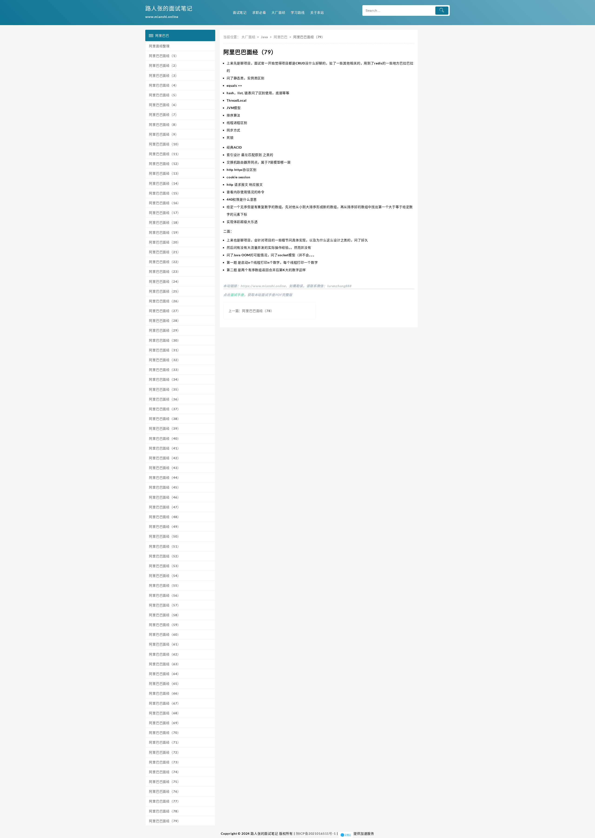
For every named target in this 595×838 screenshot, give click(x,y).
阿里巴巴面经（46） (165, 497)
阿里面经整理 (159, 46)
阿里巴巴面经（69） (165, 723)
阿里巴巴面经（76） (165, 791)
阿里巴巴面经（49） (165, 527)
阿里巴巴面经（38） (165, 419)
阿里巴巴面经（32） (165, 360)
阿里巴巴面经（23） (165, 271)
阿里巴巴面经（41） (165, 448)
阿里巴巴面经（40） (165, 438)
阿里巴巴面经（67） (165, 703)
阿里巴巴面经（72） (165, 752)
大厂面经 (248, 37)
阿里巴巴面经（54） (165, 576)
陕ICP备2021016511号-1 (316, 833)
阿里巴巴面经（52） (165, 556)
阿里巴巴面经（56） (165, 595)
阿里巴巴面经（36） (165, 399)
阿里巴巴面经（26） (165, 301)
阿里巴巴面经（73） (165, 762)
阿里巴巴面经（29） (165, 330)
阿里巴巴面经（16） (165, 203)
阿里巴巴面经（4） (164, 85)
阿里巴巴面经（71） (165, 742)
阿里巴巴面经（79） (165, 821)
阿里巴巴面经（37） (165, 409)
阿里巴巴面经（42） (165, 458)
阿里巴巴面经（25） (165, 291)
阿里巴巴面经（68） (165, 713)
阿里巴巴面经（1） (164, 56)
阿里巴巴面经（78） (165, 811)
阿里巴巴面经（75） (165, 782)
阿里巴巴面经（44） (165, 477)
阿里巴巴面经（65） (165, 683)
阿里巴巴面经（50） (165, 536)
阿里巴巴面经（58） (165, 615)
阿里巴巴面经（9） (164, 134)
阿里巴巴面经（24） (165, 281)
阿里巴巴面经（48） (165, 517)
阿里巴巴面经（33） (165, 370)
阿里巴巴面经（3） (164, 75)
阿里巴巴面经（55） (165, 585)
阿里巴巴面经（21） (165, 252)
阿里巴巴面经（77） (165, 801)
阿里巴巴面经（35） (165, 389)
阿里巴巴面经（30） (165, 340)
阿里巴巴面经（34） (165, 379)
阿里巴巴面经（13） (165, 173)
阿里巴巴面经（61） (165, 644)
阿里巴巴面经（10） (165, 144)
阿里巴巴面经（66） (165, 693)
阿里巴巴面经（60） (165, 634)
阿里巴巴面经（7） (164, 114)
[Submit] (442, 11)
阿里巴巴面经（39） (165, 428)
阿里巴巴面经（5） (164, 95)
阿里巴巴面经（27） (165, 311)
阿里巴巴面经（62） (165, 654)
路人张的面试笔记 (169, 8)
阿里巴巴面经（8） (164, 124)
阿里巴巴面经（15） (165, 193)
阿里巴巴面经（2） (164, 65)
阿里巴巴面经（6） (164, 105)
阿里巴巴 (281, 37)
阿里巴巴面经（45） (165, 487)
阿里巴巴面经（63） (165, 664)
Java (264, 37)
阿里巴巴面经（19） (165, 232)
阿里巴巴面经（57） (165, 605)
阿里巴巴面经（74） (165, 772)
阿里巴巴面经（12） (165, 164)
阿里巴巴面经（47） (165, 507)
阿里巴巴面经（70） (165, 733)
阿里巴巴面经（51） (165, 546)
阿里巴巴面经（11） (165, 154)
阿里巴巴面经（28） (165, 321)
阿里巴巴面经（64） (165, 674)
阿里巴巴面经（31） (165, 350)
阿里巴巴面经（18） (165, 222)
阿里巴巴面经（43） (165, 468)
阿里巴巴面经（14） (165, 183)
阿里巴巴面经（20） (165, 242)
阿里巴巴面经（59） (165, 625)
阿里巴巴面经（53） (165, 566)
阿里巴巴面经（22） (165, 262)
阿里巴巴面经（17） (165, 213)
